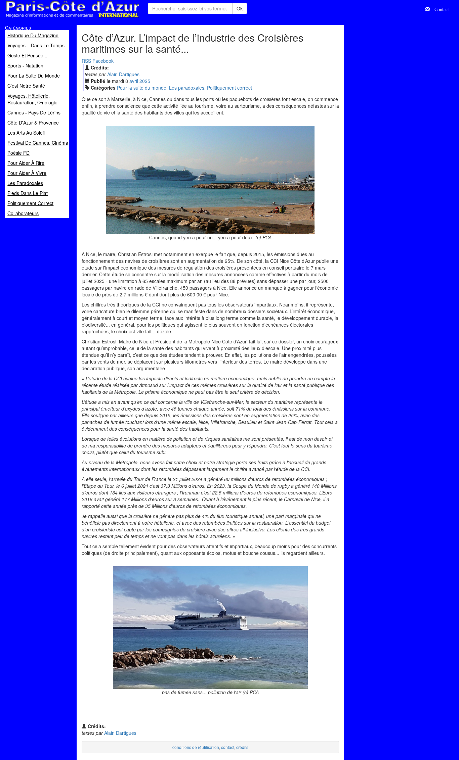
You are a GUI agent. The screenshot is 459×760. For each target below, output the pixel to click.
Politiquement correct (229, 87)
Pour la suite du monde (141, 87)
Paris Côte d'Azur (57, 17)
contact (227, 747)
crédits (242, 747)
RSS (86, 60)
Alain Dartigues (123, 74)
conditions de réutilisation (195, 747)
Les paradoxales (186, 87)
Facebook (103, 60)
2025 (144, 81)
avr (133, 81)
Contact (439, 8)
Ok (240, 8)
